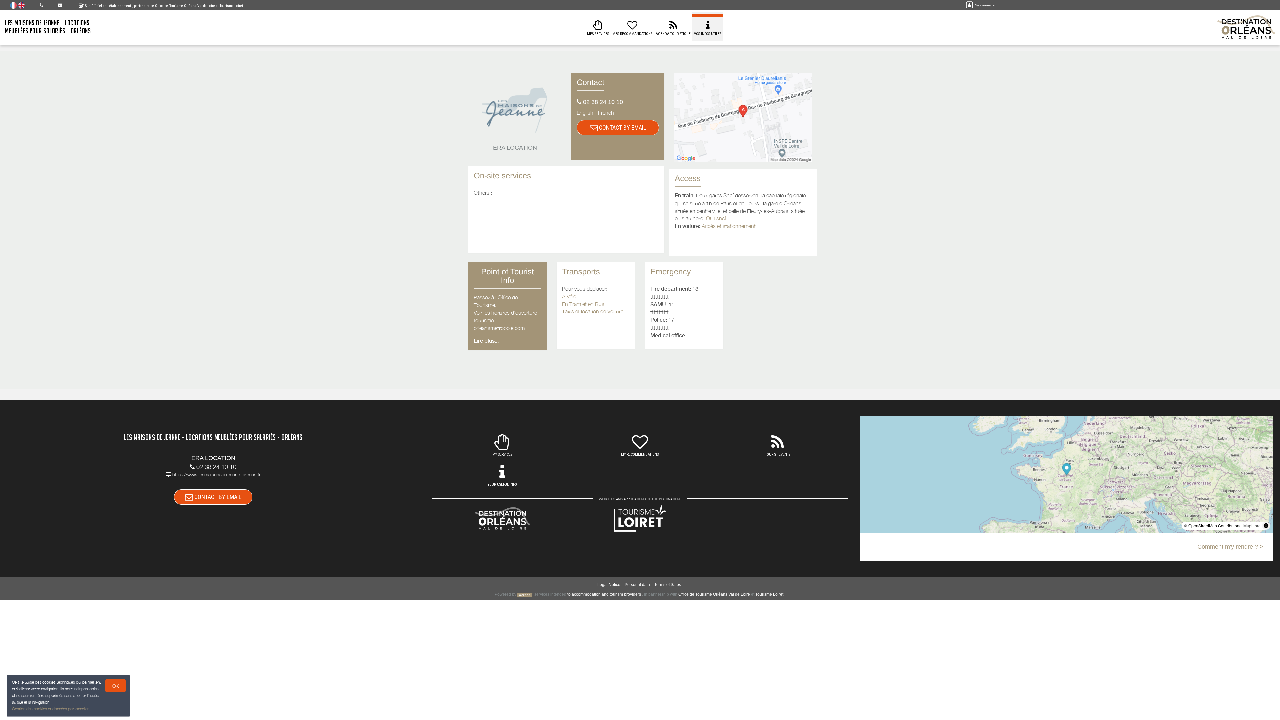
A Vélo (569, 296)
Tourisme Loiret (769, 594)
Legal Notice (608, 584)
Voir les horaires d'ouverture (505, 313)
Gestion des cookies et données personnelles (50, 708)
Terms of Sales (667, 584)
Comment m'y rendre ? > (1230, 546)
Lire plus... (486, 341)
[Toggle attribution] (1266, 526)
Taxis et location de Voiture (592, 311)
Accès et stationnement (729, 226)
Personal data (637, 584)
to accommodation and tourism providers (604, 594)
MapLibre (1252, 525)
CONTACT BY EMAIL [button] (622, 127)
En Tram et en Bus (583, 304)
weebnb (525, 594)
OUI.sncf (716, 218)
